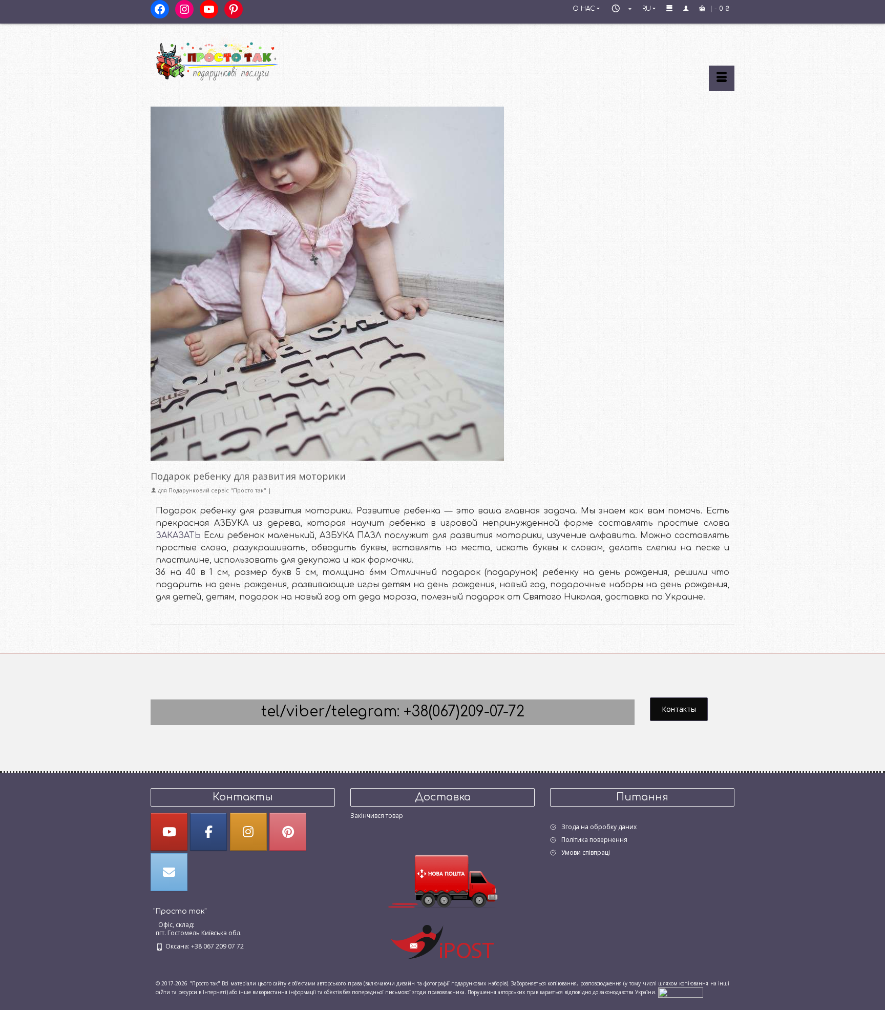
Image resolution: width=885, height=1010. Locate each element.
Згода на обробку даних (599, 826)
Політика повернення (594, 839)
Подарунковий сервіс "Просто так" (217, 490)
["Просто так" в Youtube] (169, 832)
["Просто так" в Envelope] (169, 872)
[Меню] (721, 78)
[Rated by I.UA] (680, 991)
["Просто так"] (243, 57)
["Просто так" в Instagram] (248, 832)
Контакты (679, 709)
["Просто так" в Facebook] (208, 832)
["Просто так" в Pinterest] (287, 832)
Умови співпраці (585, 852)
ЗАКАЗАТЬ (178, 535)
